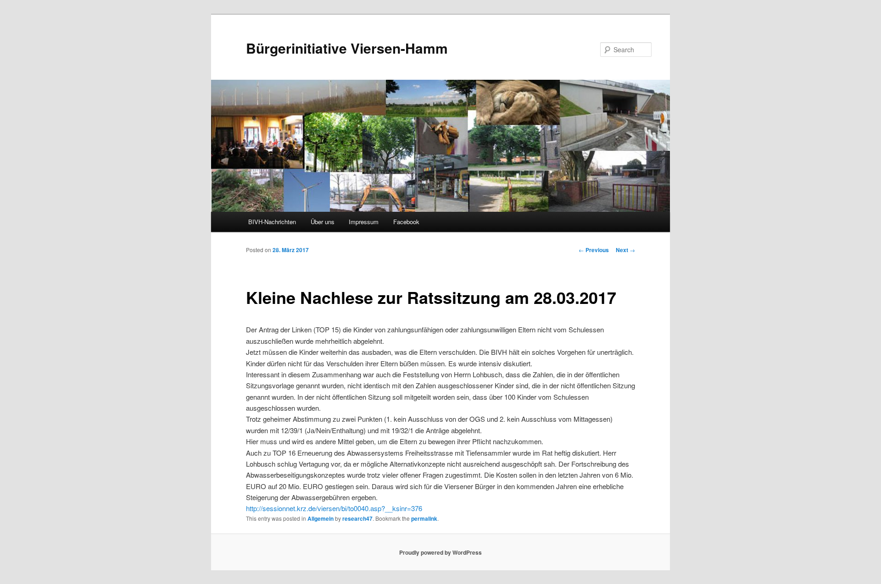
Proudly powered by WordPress (440, 552)
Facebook (406, 221)
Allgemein (320, 518)
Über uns (323, 221)
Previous (594, 250)
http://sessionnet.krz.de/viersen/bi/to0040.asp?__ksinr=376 (334, 508)
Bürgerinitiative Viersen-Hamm (347, 48)
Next (625, 250)
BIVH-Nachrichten (272, 221)
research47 (357, 518)
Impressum (364, 221)
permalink (424, 518)
